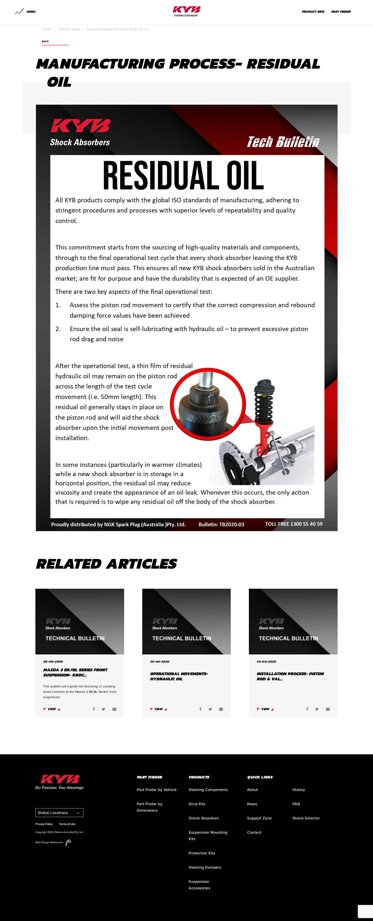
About (252, 789)
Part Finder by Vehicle (157, 789)
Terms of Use (67, 824)
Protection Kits (202, 853)
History (298, 789)
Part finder (341, 11)
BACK (45, 41)
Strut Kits (197, 804)
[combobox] (59, 812)
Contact (254, 832)
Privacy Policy (44, 824)
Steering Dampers (205, 867)
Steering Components (208, 789)
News (252, 804)
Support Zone (68, 29)
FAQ (296, 804)
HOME (46, 29)
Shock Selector (306, 818)
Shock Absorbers (204, 818)
